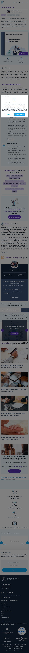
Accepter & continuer (19, 114)
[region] (14, 106)
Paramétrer (9, 114)
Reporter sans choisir (5, 96)
